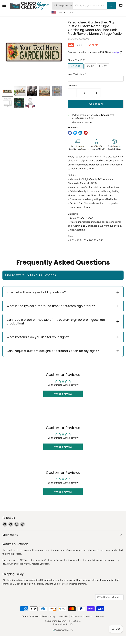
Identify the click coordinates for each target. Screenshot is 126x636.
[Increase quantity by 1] (96, 93)
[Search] (111, 5)
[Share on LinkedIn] (80, 133)
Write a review (63, 394)
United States (108, 597)
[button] (96, 74)
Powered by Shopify (63, 624)
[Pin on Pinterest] (86, 133)
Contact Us (76, 616)
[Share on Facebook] (70, 133)
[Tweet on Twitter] (75, 133)
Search (88, 616)
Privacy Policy (48, 616)
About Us (63, 616)
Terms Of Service (30, 616)
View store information (82, 122)
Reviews (100, 616)
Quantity (72, 85)
